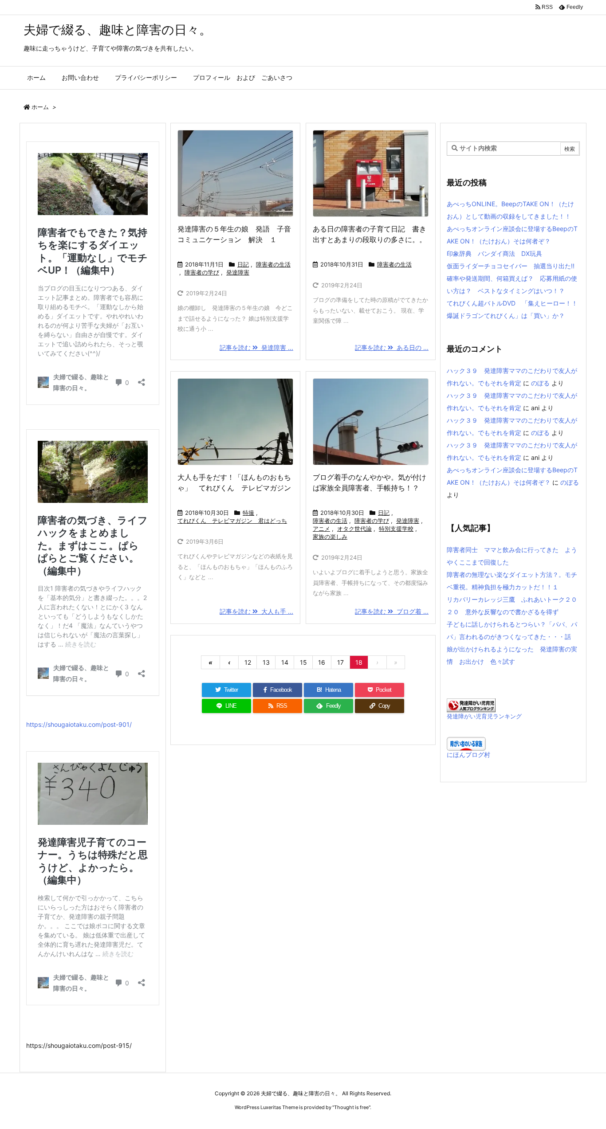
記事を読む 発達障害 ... (256, 347)
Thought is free (351, 1107)
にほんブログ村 (468, 754)
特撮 (248, 512)
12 (247, 662)
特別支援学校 (396, 528)
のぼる (540, 383)
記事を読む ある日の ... (392, 347)
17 (340, 662)
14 (284, 662)
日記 (243, 264)
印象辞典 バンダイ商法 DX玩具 (494, 253)
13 (266, 662)
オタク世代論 (354, 528)
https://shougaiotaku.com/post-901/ (79, 724)
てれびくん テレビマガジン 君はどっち (232, 520)
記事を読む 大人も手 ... (256, 611)
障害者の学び (202, 272)
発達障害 (237, 272)
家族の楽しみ (330, 536)
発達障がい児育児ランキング (484, 716)
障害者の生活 (273, 264)
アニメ (321, 528)
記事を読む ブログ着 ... (392, 611)
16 (321, 662)
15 (303, 662)
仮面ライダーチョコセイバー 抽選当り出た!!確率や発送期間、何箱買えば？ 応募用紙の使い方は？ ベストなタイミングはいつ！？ (512, 278)
